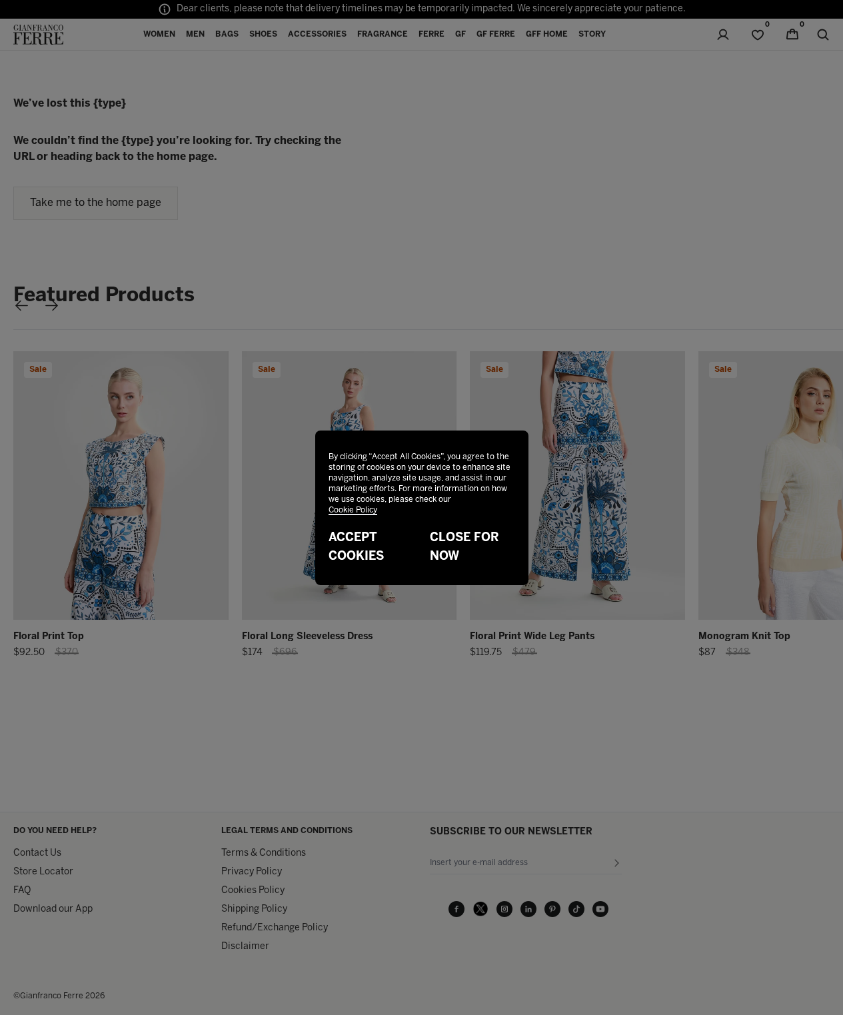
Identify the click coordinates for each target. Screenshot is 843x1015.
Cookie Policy (353, 510)
